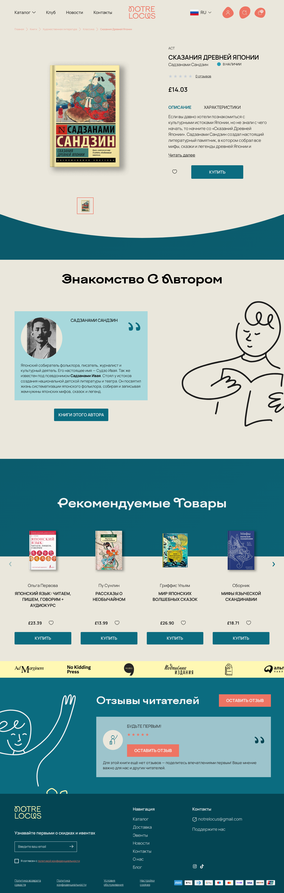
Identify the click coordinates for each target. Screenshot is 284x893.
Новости (74, 12)
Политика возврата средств (28, 882)
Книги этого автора (81, 415)
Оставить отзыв (245, 700)
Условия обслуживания (113, 882)
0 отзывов (203, 76)
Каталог (23, 12)
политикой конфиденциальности (59, 861)
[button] (273, 564)
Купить (217, 172)
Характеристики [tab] (222, 107)
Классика (88, 29)
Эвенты (140, 835)
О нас (138, 859)
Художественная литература (60, 29)
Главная (19, 29)
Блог (137, 867)
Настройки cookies (147, 882)
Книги (33, 29)
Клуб (51, 12)
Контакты (103, 12)
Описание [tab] (179, 107)
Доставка (142, 827)
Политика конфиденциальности (71, 882)
